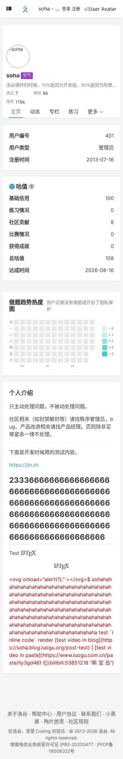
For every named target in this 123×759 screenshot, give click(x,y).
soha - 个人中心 (56, 8)
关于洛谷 (17, 714)
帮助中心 (42, 714)
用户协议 (66, 714)
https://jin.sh (23, 465)
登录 (66, 9)
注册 (76, 9)
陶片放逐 (54, 721)
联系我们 (91, 714)
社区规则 (78, 721)
